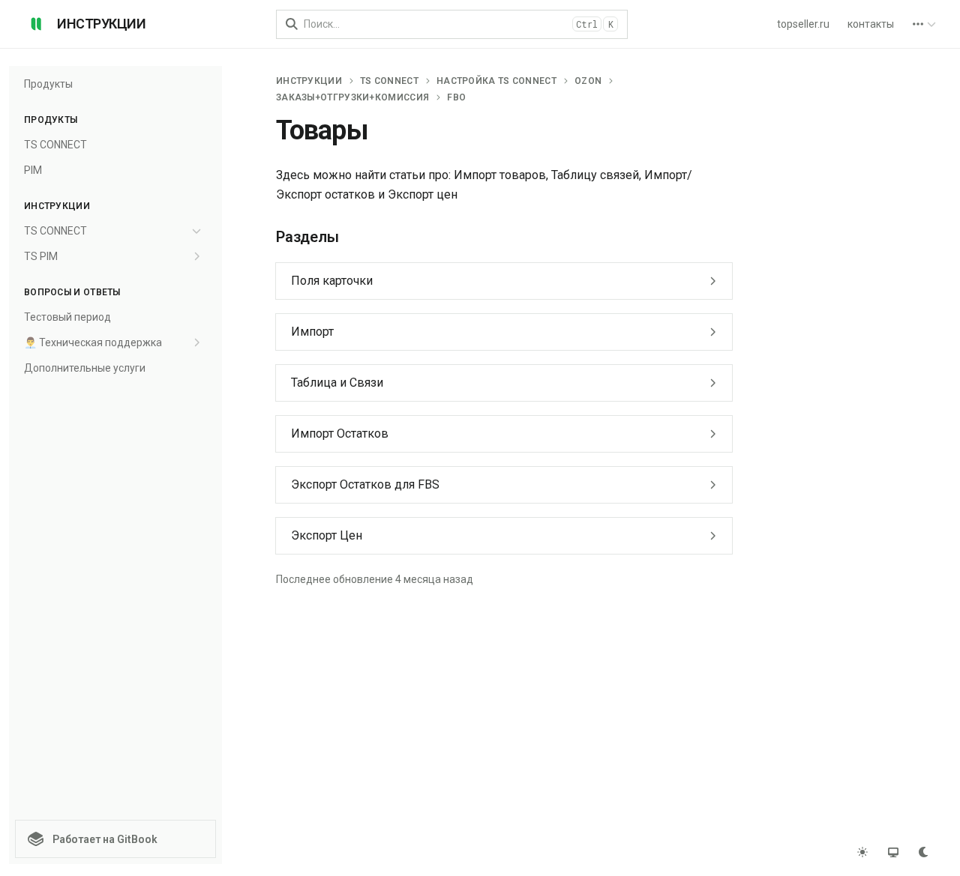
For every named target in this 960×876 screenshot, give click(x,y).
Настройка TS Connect (496, 81)
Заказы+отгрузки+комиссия (352, 97)
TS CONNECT (55, 145)
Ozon (588, 81)
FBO (456, 97)
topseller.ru (803, 24)
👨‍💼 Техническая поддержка (93, 342)
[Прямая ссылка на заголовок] (264, 237)
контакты (871, 24)
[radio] (862, 851)
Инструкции (309, 81)
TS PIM (41, 256)
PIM (33, 170)
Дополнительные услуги (85, 368)
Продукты (48, 84)
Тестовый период (67, 317)
